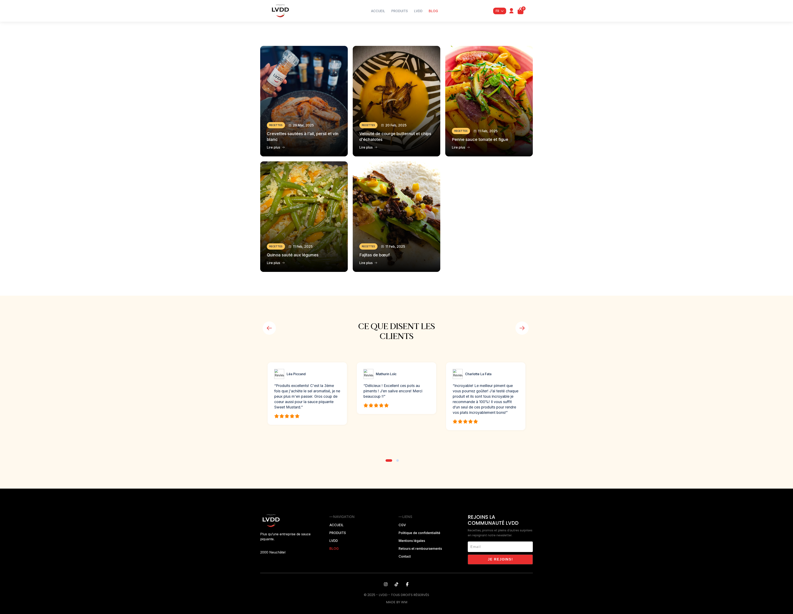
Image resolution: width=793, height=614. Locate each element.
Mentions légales (412, 541)
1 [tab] (389, 460)
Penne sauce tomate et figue (480, 139)
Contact (405, 556)
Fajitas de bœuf (374, 254)
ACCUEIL (378, 11)
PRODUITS (399, 11)
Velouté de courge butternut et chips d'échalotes (395, 136)
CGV (402, 525)
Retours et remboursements (420, 548)
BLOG (433, 11)
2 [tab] (397, 460)
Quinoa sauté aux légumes (292, 254)
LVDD (418, 11)
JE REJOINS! (500, 559)
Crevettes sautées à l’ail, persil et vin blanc (302, 136)
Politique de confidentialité (419, 533)
